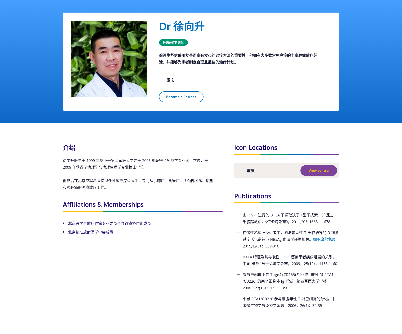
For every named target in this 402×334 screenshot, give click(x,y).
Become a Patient (181, 97)
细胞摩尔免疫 (324, 239)
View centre (319, 170)
